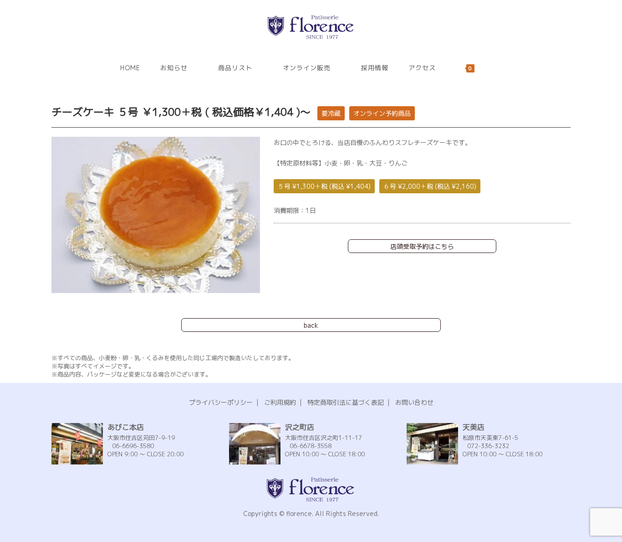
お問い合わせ (414, 402)
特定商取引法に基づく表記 (345, 402)
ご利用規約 (280, 402)
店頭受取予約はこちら (422, 246)
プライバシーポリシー (221, 402)
